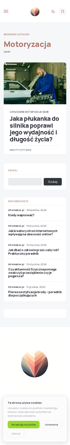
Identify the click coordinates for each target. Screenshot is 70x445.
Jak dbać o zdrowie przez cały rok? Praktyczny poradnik (33, 251)
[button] (6, 11)
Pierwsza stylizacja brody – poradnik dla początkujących (35, 293)
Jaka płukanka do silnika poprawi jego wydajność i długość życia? (34, 128)
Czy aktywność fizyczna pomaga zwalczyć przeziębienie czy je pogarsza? (32, 272)
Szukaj (12, 170)
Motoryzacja (33, 111)
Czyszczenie (17, 111)
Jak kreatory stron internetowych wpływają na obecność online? (32, 232)
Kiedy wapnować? (21, 215)
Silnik (46, 111)
